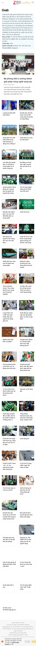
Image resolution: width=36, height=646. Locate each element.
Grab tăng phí (24, 438)
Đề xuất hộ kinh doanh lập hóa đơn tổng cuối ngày (26, 515)
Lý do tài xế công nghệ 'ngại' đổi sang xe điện (25, 465)
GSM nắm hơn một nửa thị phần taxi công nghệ (9, 263)
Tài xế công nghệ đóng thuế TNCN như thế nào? (25, 189)
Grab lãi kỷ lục (25, 212)
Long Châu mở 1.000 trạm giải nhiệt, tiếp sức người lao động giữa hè (8, 317)
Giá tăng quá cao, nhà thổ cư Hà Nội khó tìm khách (9, 539)
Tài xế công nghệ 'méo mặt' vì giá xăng (25, 587)
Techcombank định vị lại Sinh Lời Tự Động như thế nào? (9, 366)
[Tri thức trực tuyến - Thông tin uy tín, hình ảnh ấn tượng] (22, 2)
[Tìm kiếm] (33, 2)
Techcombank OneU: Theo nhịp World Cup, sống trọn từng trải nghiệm (8, 290)
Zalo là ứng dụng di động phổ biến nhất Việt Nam (9, 564)
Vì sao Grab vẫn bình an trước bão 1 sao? (26, 564)
